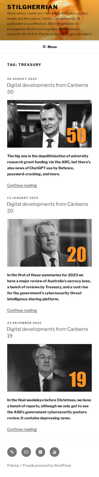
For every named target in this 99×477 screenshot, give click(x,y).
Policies (13, 465)
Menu (52, 47)
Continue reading (22, 185)
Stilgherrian (32, 7)
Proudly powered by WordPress (47, 465)
